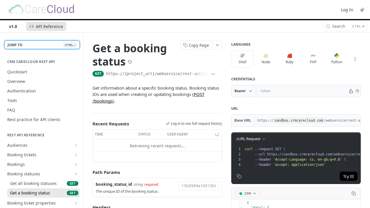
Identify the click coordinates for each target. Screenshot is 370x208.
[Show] (351, 91)
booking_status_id (114, 184)
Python (336, 62)
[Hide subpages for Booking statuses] (76, 174)
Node (266, 62)
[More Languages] (355, 59)
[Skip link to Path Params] (88, 172)
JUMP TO (41, 44)
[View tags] (130, 62)
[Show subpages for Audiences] (76, 145)
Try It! (348, 176)
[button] (357, 91)
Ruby (289, 62)
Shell (242, 62)
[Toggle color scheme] (362, 9)
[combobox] (198, 185)
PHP (313, 62)
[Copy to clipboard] (220, 74)
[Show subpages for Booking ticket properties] (76, 203)
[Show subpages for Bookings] (76, 164)
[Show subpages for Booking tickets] (76, 155)
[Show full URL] (213, 74)
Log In (347, 9)
